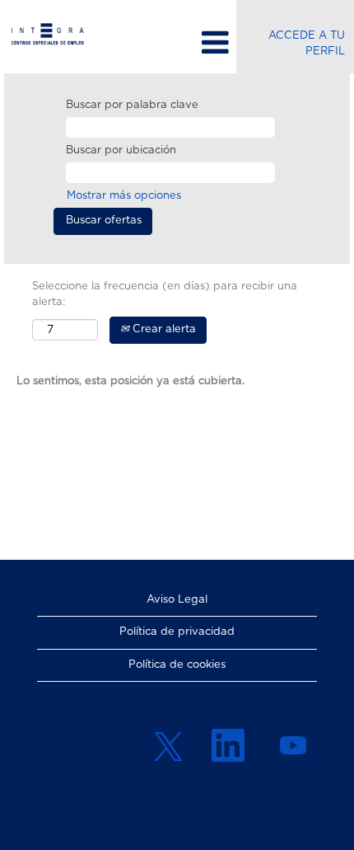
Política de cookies (177, 665)
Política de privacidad (177, 632)
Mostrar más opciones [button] (124, 195)
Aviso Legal (177, 599)
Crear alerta (162, 329)
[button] (176, 42)
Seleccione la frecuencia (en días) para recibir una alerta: (164, 294)
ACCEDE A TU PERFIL (306, 44)
